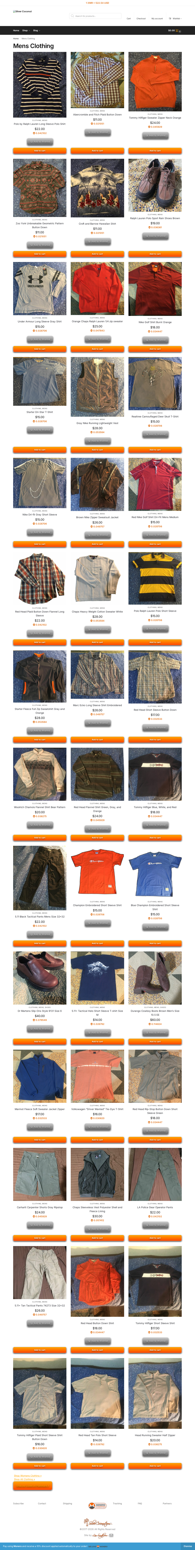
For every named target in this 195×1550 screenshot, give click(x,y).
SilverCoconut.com (99, 1522)
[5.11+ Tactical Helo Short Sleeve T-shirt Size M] (97, 978)
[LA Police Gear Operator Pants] (155, 1174)
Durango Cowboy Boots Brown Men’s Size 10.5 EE (155, 1013)
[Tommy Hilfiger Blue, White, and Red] (155, 774)
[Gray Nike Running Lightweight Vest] (97, 387)
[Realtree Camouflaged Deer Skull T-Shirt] (155, 383)
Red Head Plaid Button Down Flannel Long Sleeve (39, 613)
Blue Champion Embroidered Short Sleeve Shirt (155, 907)
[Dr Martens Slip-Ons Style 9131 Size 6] (40, 978)
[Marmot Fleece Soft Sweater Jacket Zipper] (40, 1076)
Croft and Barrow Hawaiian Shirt (97, 223)
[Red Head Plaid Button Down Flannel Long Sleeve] (40, 578)
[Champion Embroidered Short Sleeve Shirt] (97, 872)
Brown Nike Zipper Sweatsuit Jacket (97, 517)
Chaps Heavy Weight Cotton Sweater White (97, 611)
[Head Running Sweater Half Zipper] (155, 1393)
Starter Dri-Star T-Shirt (40, 412)
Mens (44, 120)
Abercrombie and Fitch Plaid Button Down (97, 114)
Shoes (48, 1007)
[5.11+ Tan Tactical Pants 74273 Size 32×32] (40, 1272)
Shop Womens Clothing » (28, 1475)
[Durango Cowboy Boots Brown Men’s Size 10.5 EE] (155, 978)
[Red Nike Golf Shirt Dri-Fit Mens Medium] (155, 484)
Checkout (141, 18)
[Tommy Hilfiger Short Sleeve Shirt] (155, 1281)
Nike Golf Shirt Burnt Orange (155, 322)
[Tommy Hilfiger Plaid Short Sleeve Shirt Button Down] (40, 1393)
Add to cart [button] (39, 150)
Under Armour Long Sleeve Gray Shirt (40, 321)
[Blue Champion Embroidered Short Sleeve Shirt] (155, 872)
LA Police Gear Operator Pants (155, 1207)
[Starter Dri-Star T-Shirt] (40, 381)
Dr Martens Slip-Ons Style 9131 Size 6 (40, 1011)
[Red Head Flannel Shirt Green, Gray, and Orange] (97, 774)
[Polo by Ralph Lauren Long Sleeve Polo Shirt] (40, 85)
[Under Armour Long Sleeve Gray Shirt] (40, 288)
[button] (175, 30)
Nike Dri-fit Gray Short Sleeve (40, 514)
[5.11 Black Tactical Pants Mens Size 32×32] (40, 878)
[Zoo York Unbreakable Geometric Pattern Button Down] (40, 188)
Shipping (67, 1503)
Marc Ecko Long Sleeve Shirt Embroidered (97, 705)
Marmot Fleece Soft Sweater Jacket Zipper (40, 1109)
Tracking (117, 1503)
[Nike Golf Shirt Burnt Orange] (155, 289)
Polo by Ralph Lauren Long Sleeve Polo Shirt (40, 124)
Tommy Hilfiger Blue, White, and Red (155, 807)
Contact (42, 1503)
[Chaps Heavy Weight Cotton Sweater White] (97, 578)
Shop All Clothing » (24, 1479)
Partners (167, 1503)
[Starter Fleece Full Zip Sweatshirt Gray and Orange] (40, 676)
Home (16, 38)
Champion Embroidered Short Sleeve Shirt (97, 905)
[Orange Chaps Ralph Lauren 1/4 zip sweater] (97, 288)
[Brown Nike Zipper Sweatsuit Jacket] (97, 484)
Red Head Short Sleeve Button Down (155, 709)
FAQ (140, 1503)
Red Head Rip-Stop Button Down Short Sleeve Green (155, 1111)
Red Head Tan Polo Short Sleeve (97, 1435)
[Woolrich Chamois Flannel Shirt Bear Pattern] (40, 774)
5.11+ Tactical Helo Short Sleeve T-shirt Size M (97, 1013)
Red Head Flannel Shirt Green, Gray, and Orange (97, 809)
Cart (129, 18)
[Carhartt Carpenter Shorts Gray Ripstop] (40, 1174)
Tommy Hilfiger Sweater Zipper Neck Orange (155, 117)
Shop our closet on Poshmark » (32, 1485)
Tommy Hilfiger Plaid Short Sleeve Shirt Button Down (39, 1437)
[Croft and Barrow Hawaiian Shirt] (97, 188)
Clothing (36, 120)
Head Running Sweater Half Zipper (155, 1435)
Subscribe (18, 1503)
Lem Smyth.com (99, 1535)
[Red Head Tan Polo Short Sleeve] (97, 1393)
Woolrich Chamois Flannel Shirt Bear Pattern (39, 807)
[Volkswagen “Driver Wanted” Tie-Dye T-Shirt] (97, 1076)
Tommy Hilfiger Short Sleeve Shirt (155, 1323)
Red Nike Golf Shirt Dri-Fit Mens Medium (155, 517)
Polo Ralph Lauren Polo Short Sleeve (155, 611)
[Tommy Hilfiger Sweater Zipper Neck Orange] (155, 81)
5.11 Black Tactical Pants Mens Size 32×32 (40, 916)
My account (157, 18)
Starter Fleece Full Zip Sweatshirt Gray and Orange (40, 711)
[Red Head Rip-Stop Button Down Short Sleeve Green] (155, 1076)
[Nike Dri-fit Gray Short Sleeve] (40, 483)
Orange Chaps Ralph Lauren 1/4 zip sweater (97, 321)
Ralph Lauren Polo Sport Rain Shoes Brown (155, 218)
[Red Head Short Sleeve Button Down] (155, 677)
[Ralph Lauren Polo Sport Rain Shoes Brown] (155, 185)
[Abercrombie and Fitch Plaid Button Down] (97, 80)
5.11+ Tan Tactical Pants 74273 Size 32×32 (40, 1305)
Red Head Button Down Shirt (97, 1323)
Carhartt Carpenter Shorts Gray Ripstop (40, 1207)
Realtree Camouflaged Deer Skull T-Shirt (155, 416)
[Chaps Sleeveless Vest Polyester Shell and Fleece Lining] (97, 1174)
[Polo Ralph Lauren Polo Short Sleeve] (155, 578)
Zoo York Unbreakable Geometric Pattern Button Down (40, 225)
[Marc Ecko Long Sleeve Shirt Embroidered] (97, 674)
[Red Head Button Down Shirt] (97, 1281)
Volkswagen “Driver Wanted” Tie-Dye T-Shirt (97, 1109)
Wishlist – (177, 18)
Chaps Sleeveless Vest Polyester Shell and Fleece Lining (97, 1209)
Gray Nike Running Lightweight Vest (97, 423)
